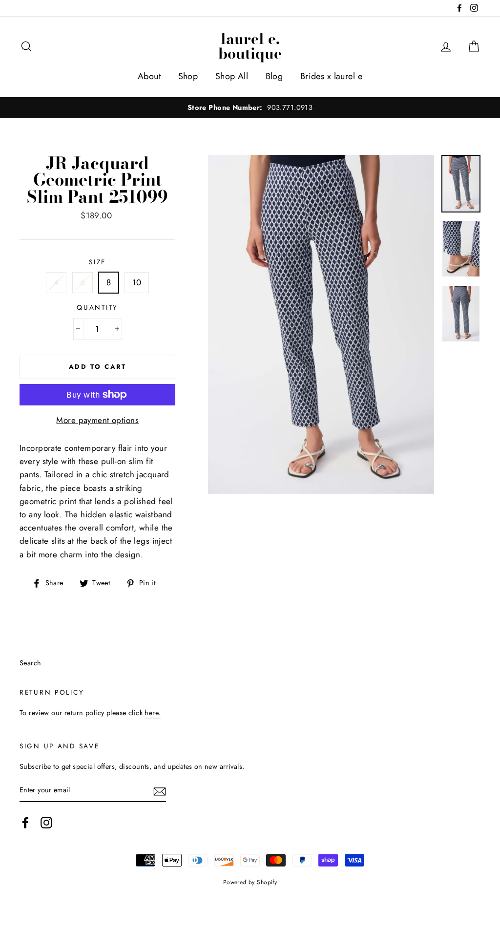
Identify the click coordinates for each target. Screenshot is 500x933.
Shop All (231, 76)
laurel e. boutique (250, 45)
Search (31, 663)
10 (137, 282)
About (149, 76)
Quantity (97, 307)
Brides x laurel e (331, 76)
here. (152, 713)
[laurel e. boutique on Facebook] (25, 823)
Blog (274, 76)
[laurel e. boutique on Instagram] (46, 823)
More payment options (97, 420)
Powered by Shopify (250, 882)
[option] (250, 107)
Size (97, 262)
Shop (188, 76)
